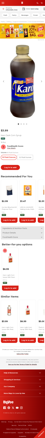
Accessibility (22, 436)
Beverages (24, 15)
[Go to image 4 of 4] (26, 124)
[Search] (37, 3)
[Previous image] (3, 81)
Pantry (14, 15)
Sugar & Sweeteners (20, 21)
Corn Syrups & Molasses (36, 21)
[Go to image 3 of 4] (23, 124)
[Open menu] (3, 3)
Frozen (35, 15)
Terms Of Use (22, 425)
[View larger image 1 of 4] (22, 81)
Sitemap (3, 422)
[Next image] (41, 81)
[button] (11, 148)
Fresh (5, 15)
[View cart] (41, 3)
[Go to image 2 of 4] (21, 124)
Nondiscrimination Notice (32, 432)
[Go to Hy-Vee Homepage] (22, 3)
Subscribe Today (22, 354)
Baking (9, 21)
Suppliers (20, 432)
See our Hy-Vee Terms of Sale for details (22, 364)
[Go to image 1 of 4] (18, 124)
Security (14, 425)
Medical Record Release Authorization (17, 429)
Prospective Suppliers (9, 432)
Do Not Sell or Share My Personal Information (28, 422)
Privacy (10, 422)
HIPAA (30, 425)
